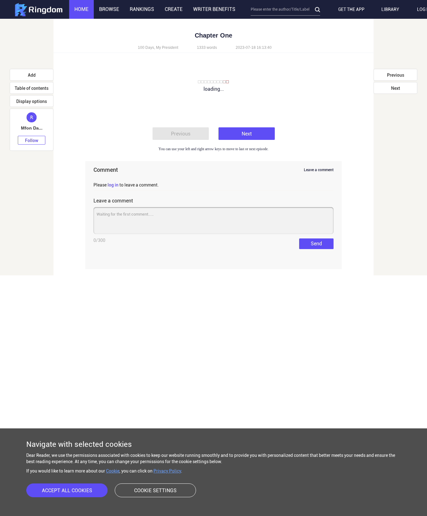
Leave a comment (319, 170)
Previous (180, 134)
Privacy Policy (167, 470)
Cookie (112, 470)
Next (247, 134)
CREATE (174, 9)
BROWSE (109, 9)
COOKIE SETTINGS (155, 490)
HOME (81, 9)
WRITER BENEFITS (214, 9)
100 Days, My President (158, 47)
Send (316, 244)
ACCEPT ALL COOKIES (67, 490)
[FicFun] (38, 9)
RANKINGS (142, 9)
